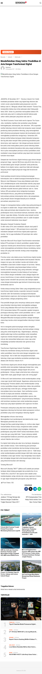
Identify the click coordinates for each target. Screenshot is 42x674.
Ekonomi (11, 637)
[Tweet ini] (31, 489)
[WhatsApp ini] (39, 489)
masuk (10, 589)
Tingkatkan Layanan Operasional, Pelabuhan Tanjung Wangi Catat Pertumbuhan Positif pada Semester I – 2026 (29, 530)
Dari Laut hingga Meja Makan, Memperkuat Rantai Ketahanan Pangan (31, 576)
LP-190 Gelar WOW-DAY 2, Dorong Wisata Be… (23, 632)
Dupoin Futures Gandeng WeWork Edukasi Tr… (23, 639)
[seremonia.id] (21, 3)
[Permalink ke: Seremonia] (3, 68)
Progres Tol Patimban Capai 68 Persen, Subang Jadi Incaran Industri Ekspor (10, 574)
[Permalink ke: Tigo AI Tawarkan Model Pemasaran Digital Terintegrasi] (21, 608)
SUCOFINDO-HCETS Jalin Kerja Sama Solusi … (23, 654)
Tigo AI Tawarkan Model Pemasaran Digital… (22, 624)
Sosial (11, 630)
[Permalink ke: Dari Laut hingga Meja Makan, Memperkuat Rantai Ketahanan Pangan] (31, 566)
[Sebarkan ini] (26, 489)
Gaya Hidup (12, 645)
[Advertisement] (21, 28)
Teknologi (11, 622)
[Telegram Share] (35, 489)
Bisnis (10, 652)
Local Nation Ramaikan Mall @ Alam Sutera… (22, 647)
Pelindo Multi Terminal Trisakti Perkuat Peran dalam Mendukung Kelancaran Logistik (10, 529)
